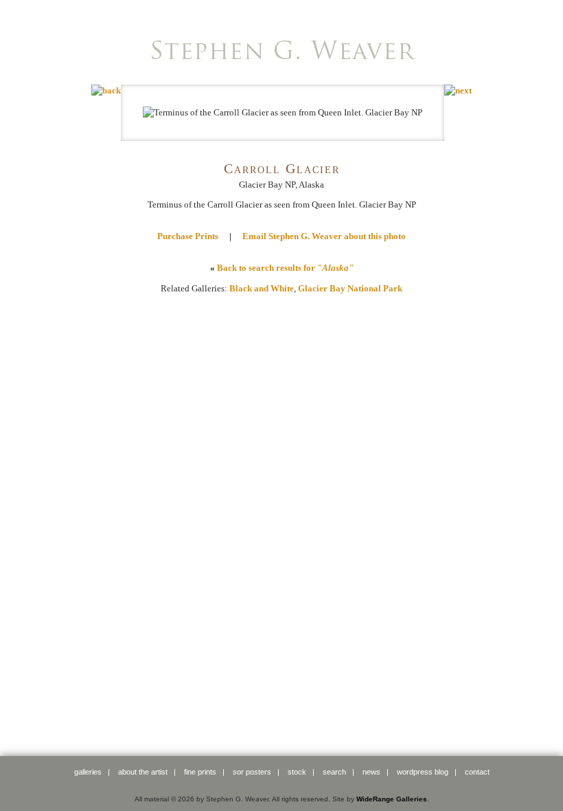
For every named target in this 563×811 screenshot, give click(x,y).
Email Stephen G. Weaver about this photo (324, 236)
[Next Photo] (458, 90)
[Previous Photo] (106, 90)
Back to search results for (285, 268)
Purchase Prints (187, 236)
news (371, 772)
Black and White (261, 288)
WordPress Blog (422, 772)
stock (297, 772)
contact (477, 772)
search (334, 772)
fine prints (200, 772)
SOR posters (252, 772)
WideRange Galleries (391, 799)
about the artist (143, 772)
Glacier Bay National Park (350, 288)
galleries (88, 772)
